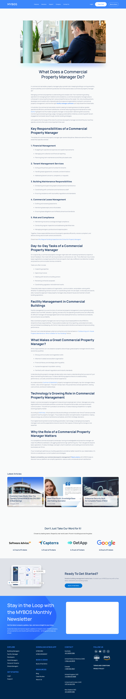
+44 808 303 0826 (70, 677)
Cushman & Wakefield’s (50, 382)
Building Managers (13, 651)
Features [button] (36, 4)
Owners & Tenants (13, 663)
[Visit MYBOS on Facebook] (104, 651)
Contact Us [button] (66, 4)
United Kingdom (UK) (71, 674)
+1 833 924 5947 (70, 669)
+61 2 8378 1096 (70, 653)
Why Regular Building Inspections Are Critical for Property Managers (59, 239)
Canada (67, 667)
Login (91, 4)
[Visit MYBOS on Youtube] (100, 651)
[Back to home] (12, 4)
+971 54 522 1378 (70, 684)
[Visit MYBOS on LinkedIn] (96, 651)
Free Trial (101, 4)
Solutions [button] (43, 4)
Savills (33, 112)
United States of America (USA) (75, 659)
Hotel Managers (12, 660)
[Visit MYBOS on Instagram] (108, 651)
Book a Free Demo (73, 585)
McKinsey (42, 413)
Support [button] (51, 4)
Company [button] (58, 4)
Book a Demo (113, 4)
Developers (10, 657)
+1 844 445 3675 (70, 661)
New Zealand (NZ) (70, 690)
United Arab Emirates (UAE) (73, 682)
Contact (69, 647)
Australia (67, 651)
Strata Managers (12, 666)
